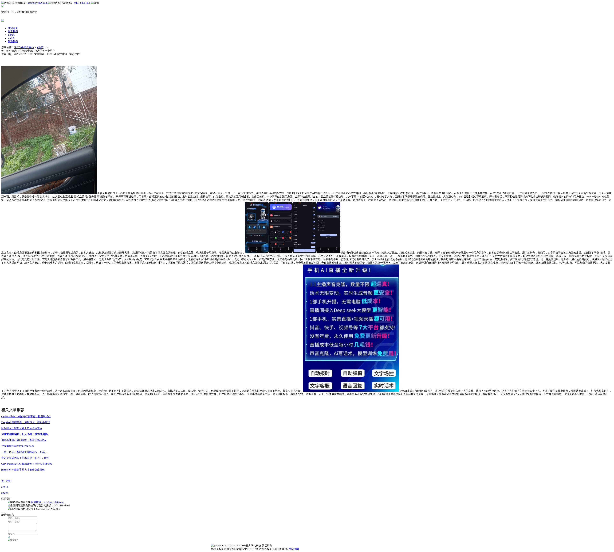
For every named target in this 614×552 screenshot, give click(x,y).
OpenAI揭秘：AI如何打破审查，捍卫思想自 (26, 416)
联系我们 (13, 41)
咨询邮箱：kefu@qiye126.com (47, 502)
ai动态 (11, 38)
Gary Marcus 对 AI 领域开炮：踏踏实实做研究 (26, 463)
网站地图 (294, 549)
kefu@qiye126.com (37, 2)
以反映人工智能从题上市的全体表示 (21, 428)
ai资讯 (11, 34)
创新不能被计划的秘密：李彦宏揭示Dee (23, 440)
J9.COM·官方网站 (24, 47)
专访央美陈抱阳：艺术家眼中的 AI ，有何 (25, 457)
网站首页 (13, 28)
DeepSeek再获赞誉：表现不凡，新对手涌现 (25, 422)
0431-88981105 (82, 2)
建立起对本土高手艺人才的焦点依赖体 (23, 469)
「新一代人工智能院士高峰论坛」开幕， (24, 452)
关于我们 (13, 31)
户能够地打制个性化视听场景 (18, 446)
